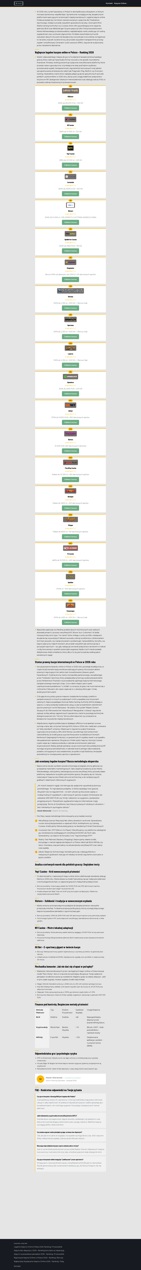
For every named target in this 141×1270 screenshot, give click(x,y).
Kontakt (109, 3)
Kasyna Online (120, 3)
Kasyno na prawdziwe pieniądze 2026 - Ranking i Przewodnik (39, 1254)
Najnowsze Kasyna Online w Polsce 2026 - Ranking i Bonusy (38, 1258)
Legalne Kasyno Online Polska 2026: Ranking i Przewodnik (38, 1247)
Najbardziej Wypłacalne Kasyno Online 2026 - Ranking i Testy (39, 1261)
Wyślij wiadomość (45, 1226)
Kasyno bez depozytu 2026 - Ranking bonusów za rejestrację (39, 1250)
